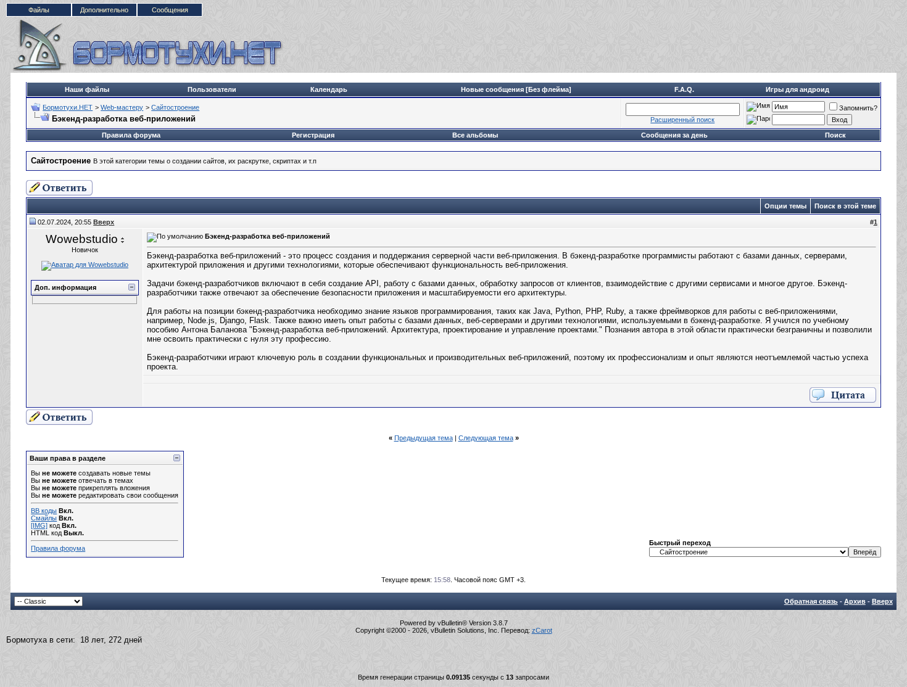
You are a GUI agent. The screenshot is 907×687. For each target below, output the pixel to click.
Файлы (38, 10)
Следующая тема (485, 438)
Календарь (328, 89)
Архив (855, 601)
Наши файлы (87, 89)
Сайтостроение (175, 107)
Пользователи (212, 89)
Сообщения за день (674, 135)
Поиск (835, 135)
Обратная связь (811, 601)
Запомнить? (858, 108)
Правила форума (131, 135)
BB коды (44, 510)
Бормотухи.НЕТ (68, 107)
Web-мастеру (122, 107)
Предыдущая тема (423, 438)
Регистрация (313, 135)
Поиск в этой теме (845, 206)
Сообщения (170, 10)
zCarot (542, 630)
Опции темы (785, 206)
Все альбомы (475, 135)
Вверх (882, 601)
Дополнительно (104, 10)
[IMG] (39, 525)
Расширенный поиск (682, 119)
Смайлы (44, 518)
